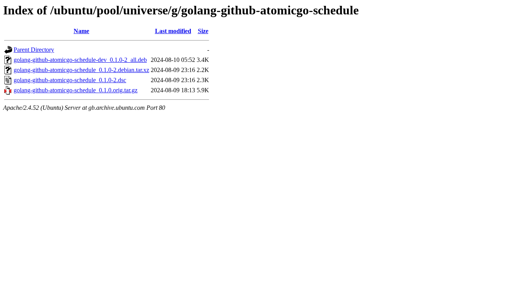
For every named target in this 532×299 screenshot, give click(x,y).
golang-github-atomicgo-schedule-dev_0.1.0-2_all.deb (80, 59)
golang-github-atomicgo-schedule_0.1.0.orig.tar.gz (75, 90)
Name (81, 31)
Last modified (173, 31)
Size (203, 31)
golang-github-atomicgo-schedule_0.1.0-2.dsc (70, 80)
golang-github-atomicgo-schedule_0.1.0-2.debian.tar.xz (81, 70)
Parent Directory (34, 49)
